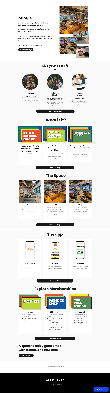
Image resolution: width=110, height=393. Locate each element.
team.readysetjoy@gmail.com (55, 366)
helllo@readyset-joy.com (55, 384)
